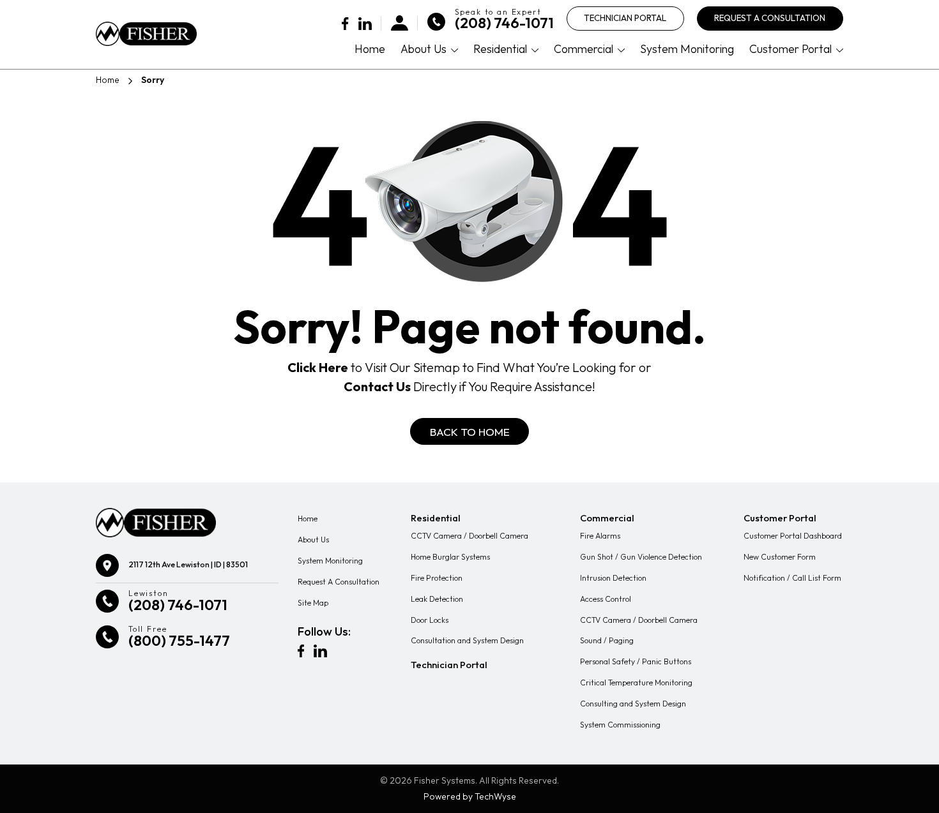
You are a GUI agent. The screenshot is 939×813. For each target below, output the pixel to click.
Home (370, 48)
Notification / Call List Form (792, 578)
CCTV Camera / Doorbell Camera (469, 536)
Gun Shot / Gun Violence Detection (641, 557)
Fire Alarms (600, 536)
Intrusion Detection (613, 578)
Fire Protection (436, 578)
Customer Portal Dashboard (793, 536)
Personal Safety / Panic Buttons (635, 661)
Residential (500, 48)
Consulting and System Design (633, 703)
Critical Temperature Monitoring (636, 682)
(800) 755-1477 (179, 641)
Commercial (583, 48)
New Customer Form (780, 557)
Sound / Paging (607, 640)
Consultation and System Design (467, 640)
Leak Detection (437, 599)
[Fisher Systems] (146, 34)
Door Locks (429, 620)
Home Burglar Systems (450, 557)
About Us (424, 48)
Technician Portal (625, 18)
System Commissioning (620, 724)
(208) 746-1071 (504, 23)
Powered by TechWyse (470, 796)
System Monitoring (687, 48)
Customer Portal (790, 48)
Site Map (313, 603)
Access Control (605, 599)
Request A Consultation (769, 18)
